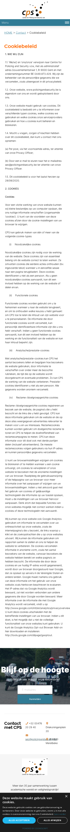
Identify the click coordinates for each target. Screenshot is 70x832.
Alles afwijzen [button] (52, 820)
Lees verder (60, 814)
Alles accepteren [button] (19, 820)
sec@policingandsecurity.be (41, 739)
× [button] (66, 796)
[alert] (35, 812)
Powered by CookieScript (35, 828)
